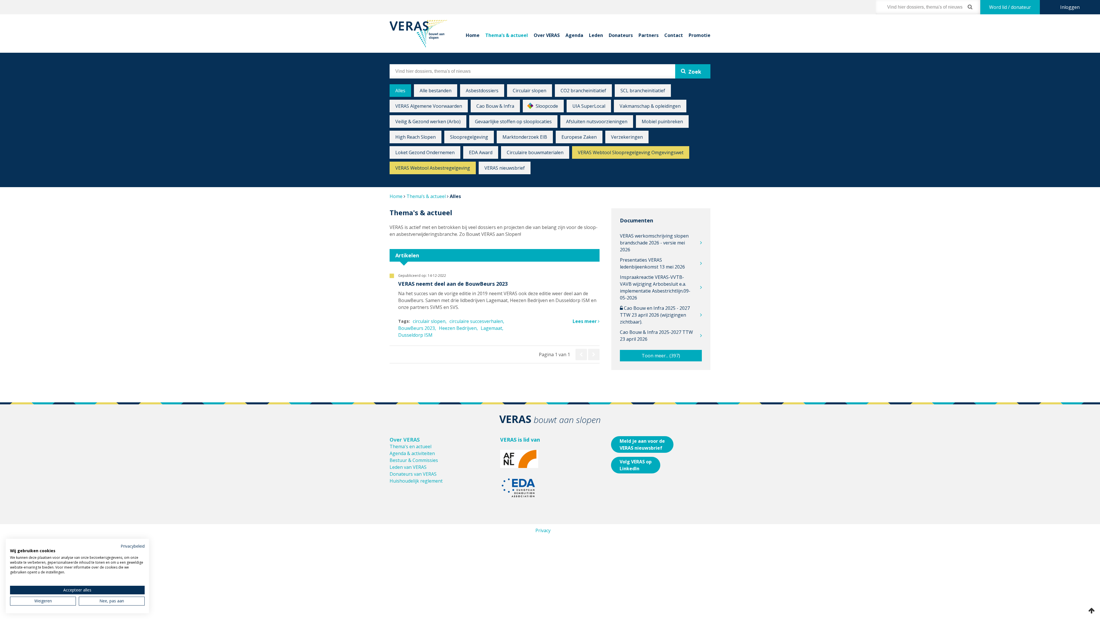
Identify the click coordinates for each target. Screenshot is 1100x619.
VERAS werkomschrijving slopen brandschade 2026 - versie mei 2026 (654, 243)
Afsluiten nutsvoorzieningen (596, 121)
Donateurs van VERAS (413, 474)
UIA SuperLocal (588, 106)
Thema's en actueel (410, 446)
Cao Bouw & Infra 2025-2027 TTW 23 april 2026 (656, 335)
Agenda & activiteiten (412, 453)
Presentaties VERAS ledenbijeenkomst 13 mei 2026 (652, 263)
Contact (673, 35)
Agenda (574, 35)
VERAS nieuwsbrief (504, 168)
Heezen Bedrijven (458, 328)
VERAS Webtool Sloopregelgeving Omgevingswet (630, 152)
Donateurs (621, 35)
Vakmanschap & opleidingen (650, 106)
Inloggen (1070, 7)
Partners (649, 35)
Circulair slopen (529, 90)
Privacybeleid (133, 546)
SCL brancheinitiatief (642, 90)
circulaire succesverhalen (476, 321)
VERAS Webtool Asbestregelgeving (432, 168)
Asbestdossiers (482, 90)
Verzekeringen (627, 137)
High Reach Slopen (415, 137)
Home (473, 35)
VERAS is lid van (520, 439)
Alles (400, 90)
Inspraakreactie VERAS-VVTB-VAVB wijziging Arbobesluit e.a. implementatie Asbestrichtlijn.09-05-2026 (655, 287)
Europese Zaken (579, 137)
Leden (596, 35)
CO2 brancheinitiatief (583, 90)
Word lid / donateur (1010, 7)
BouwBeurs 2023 (416, 328)
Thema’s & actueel (506, 35)
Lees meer (585, 321)
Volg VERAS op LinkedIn (636, 465)
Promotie (699, 35)
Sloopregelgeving (469, 137)
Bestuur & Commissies (414, 460)
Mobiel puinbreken (662, 121)
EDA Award (480, 152)
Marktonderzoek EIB (524, 137)
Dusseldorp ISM (415, 335)
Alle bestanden (435, 90)
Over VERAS (547, 35)
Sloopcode (547, 106)
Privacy (543, 530)
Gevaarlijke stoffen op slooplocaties (513, 121)
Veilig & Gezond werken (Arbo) (428, 121)
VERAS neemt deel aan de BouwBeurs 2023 (453, 283)
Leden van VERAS (408, 467)
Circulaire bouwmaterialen (535, 152)
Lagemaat (491, 328)
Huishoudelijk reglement (416, 481)
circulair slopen (429, 321)
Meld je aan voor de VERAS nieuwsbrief (642, 444)
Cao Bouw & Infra (495, 106)
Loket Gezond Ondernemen (425, 152)
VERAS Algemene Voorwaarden (428, 106)
